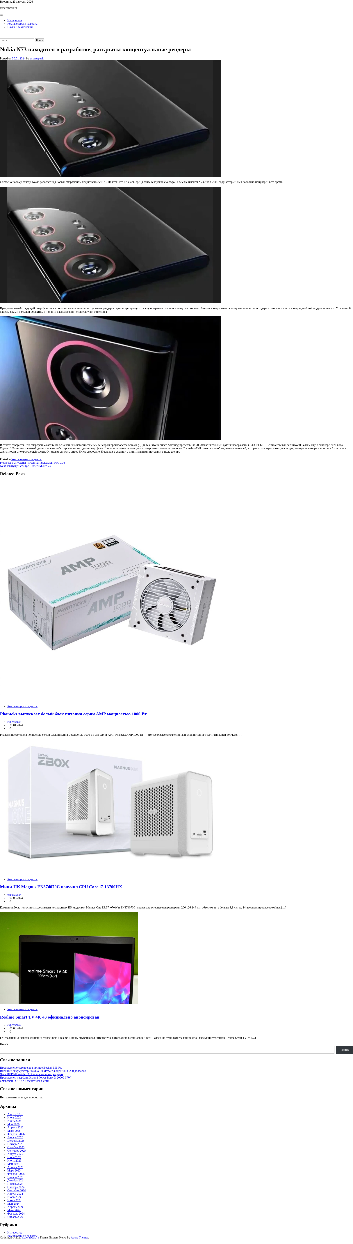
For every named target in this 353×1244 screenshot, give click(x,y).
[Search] (1, 36)
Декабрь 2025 (15, 1140)
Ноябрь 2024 (15, 1183)
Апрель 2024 (15, 1206)
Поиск (4, 1044)
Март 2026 (14, 1130)
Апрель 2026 (15, 1127)
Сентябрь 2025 (16, 1150)
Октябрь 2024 (15, 1187)
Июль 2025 (14, 1157)
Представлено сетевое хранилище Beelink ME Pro (31, 1067)
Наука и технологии (20, 27)
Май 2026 (13, 1124)
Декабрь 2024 (15, 1180)
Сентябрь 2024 (16, 1190)
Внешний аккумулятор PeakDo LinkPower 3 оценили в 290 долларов (43, 1070)
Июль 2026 (14, 1117)
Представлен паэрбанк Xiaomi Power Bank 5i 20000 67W (35, 1077)
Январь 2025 (15, 1177)
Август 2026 (15, 1114)
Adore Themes (79, 1237)
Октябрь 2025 (15, 1147)
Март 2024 (14, 1210)
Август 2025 (15, 1153)
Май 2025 (13, 1163)
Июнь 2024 (14, 1200)
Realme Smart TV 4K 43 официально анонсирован (49, 1017)
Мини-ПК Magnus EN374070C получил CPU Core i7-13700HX (61, 886)
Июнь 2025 (14, 1160)
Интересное (14, 20)
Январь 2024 (15, 1216)
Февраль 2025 (16, 1173)
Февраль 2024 (16, 1213)
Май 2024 (13, 1203)
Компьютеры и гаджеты (22, 23)
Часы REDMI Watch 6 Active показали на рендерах (31, 1074)
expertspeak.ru (8, 7)
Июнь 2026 (14, 1120)
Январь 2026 (15, 1137)
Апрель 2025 (15, 1167)
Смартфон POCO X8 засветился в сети (24, 1080)
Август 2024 (15, 1193)
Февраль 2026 (16, 1134)
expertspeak (37, 58)
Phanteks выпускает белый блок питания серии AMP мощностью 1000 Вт (73, 714)
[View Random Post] (1, 33)
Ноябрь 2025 (15, 1144)
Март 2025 (14, 1170)
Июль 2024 (14, 1197)
